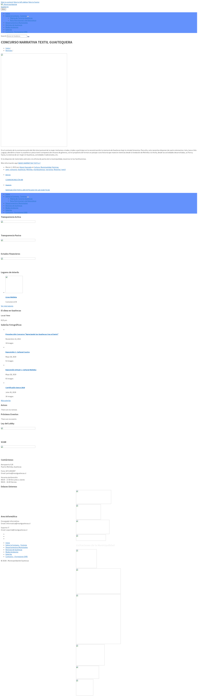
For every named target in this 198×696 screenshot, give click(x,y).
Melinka (29, 169)
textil (63, 169)
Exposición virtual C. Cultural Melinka (21, 370)
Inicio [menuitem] (8, 13)
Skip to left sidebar (21, 2)
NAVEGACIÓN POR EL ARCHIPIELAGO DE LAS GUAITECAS (28, 190)
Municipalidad (46, 167)
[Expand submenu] (28, 16)
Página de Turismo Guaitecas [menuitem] (21, 18)
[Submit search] (28, 36)
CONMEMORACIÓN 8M (14, 180)
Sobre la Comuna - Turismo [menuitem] (16, 16)
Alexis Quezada (25, 167)
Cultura (37, 167)
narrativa (49, 169)
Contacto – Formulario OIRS (17, 556)
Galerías (9, 554)
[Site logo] (11, 7)
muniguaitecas (39, 169)
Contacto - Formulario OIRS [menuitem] (16, 32)
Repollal (57, 169)
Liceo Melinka (11, 297)
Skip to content (7, 2)
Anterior (8, 175)
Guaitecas (22, 169)
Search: (4, 36)
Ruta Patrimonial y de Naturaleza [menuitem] (23, 20)
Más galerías (6, 400)
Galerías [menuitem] (9, 29)
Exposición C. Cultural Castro (18, 352)
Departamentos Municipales (17, 547)
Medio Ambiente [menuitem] (12, 27)
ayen (7, 169)
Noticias (9, 50)
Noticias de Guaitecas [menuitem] (14, 25)
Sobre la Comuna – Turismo (16, 545)
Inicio (8, 48)
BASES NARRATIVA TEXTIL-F (29, 163)
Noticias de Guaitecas (14, 549)
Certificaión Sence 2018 (15, 387)
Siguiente (8, 185)
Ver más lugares (7, 306)
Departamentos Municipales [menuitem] (17, 22)
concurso (13, 169)
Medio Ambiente (12, 552)
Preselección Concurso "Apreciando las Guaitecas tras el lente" (32, 334)
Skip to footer (33, 2)
